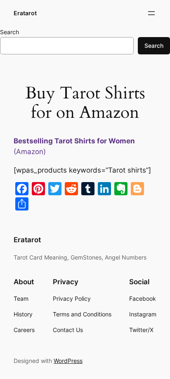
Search (9, 31)
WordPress (68, 360)
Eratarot (25, 12)
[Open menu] (151, 13)
